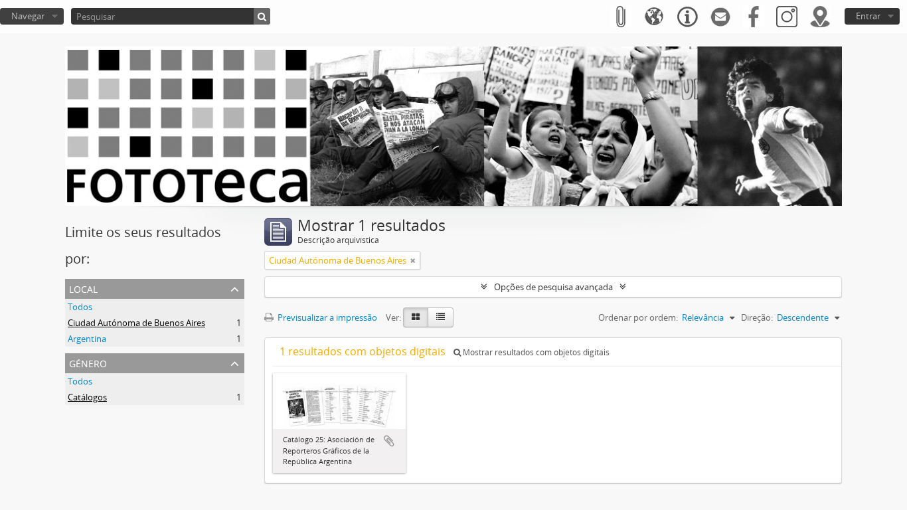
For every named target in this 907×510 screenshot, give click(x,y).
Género (88, 362)
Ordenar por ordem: (638, 317)
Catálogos (87, 397)
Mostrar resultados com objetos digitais (535, 352)
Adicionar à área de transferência (389, 441)
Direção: (757, 317)
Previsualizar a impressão (326, 317)
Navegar (27, 16)
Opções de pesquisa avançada (553, 287)
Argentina (87, 339)
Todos (80, 307)
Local (83, 288)
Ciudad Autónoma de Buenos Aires (136, 323)
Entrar (868, 16)
